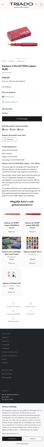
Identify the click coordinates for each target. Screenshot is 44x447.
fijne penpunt (10, 97)
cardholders (6, 348)
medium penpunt (11, 102)
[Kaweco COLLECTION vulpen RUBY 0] (22, 37)
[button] (22, 4)
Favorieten (30, 314)
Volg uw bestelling (13, 314)
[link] (22, 443)
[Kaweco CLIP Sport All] (11, 274)
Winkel (11, 61)
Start (4, 61)
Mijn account (30, 306)
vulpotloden (6, 345)
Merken (4, 359)
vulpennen (21, 61)
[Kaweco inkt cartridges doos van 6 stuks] (11, 243)
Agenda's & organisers (9, 355)
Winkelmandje (13, 321)
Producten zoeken (13, 306)
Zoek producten (7, 374)
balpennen (5, 341)
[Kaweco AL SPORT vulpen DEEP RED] (32, 214)
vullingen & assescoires (9, 352)
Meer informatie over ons (10, 433)
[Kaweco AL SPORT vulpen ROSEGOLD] (11, 214)
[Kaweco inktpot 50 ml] (32, 243)
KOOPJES (5, 363)
